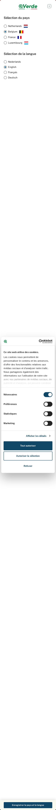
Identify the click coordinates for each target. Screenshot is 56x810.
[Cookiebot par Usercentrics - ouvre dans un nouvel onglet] (39, 341)
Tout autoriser (28, 445)
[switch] (48, 404)
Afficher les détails (36, 436)
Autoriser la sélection (28, 456)
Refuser (28, 466)
